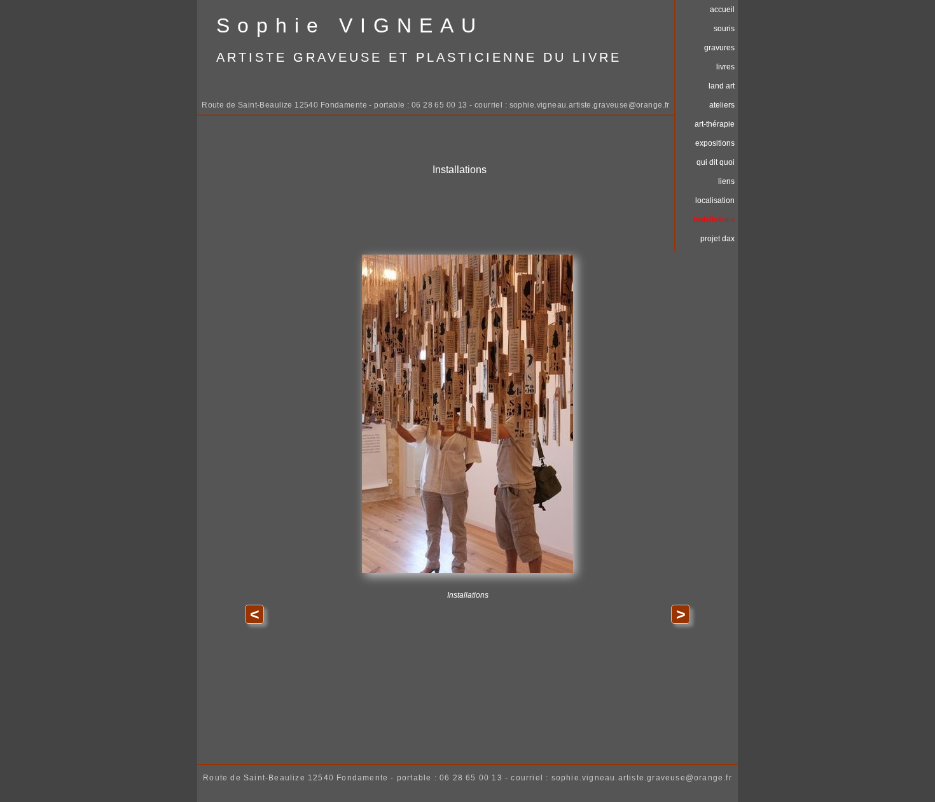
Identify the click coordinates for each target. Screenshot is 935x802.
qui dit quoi (715, 162)
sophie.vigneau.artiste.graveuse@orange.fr (589, 105)
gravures (719, 47)
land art (722, 85)
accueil (722, 9)
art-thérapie (715, 124)
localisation (715, 200)
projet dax (717, 238)
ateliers (722, 105)
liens (726, 181)
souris (724, 28)
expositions (715, 143)
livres (725, 66)
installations (714, 219)
